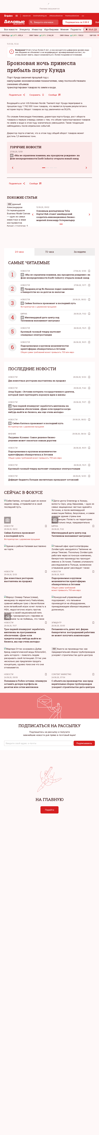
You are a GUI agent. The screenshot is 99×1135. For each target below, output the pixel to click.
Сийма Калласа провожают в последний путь (50, 303)
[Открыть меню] (16, 16)
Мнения (64, 29)
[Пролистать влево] (32, 214)
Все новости (10, 29)
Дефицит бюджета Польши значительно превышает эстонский (43, 479)
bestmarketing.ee (40, 16)
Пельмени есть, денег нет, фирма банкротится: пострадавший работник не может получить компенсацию (73, 632)
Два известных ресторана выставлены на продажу (37, 380)
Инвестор (37, 29)
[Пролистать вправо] (89, 214)
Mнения (12, 434)
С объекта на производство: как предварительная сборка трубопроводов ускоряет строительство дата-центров (73, 683)
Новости (25, 271)
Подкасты (76, 29)
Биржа (24, 314)
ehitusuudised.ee (56, 16)
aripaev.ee (27, 16)
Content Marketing (61, 674)
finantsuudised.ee (72, 16)
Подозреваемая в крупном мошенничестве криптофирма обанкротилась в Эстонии (69, 581)
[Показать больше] (83, 16)
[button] (38, 743)
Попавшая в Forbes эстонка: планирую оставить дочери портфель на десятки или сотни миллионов (25, 683)
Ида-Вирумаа (51, 29)
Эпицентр (24, 29)
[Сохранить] (89, 271)
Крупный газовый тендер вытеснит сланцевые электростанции (44, 468)
